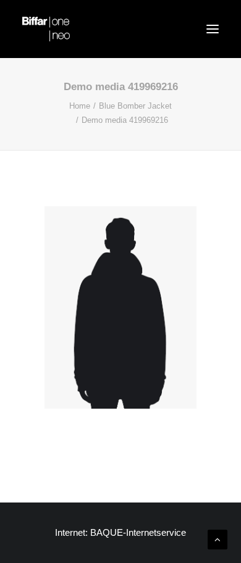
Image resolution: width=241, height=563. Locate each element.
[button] (212, 29)
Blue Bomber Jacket (135, 106)
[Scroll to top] (217, 538)
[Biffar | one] (46, 29)
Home (79, 106)
